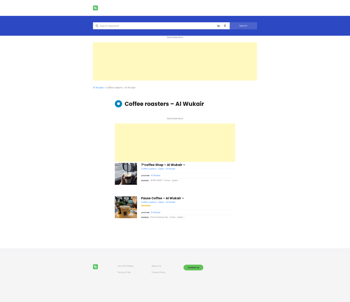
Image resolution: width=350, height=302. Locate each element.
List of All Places (125, 266)
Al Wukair (98, 87)
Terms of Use (124, 272)
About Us (156, 266)
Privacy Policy (158, 272)
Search (243, 25)
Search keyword (97, 25)
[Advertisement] (175, 61)
